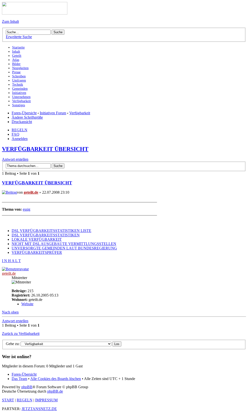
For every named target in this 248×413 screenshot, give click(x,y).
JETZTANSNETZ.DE (39, 409)
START (8, 400)
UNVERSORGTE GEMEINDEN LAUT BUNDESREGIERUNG (64, 248)
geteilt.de (31, 192)
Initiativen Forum (53, 113)
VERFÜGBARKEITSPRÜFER (37, 252)
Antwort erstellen (15, 159)
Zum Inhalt (10, 21)
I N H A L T (11, 261)
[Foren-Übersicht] (34, 13)
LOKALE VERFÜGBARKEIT (37, 239)
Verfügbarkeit (79, 113)
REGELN (19, 130)
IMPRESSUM (46, 400)
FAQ (15, 134)
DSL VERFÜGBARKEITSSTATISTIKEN (46, 235)
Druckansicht (22, 122)
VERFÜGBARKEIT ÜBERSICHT (45, 149)
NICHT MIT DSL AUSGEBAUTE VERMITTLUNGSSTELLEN (64, 244)
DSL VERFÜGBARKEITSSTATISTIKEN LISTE (51, 231)
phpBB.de (55, 391)
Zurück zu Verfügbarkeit (20, 333)
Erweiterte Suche (19, 37)
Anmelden (20, 139)
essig (26, 209)
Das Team (19, 379)
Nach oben (10, 312)
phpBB (26, 387)
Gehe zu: (13, 344)
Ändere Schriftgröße (27, 117)
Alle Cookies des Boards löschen (55, 379)
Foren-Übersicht (24, 113)
